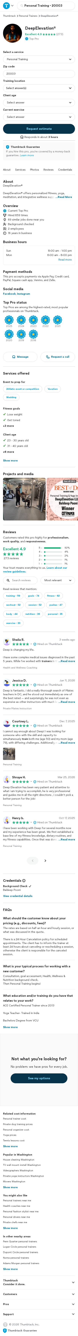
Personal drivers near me (16, 1217)
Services (20, 169)
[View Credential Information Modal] (23, 880)
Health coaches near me (16, 1206)
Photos (34, 169)
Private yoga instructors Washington (23, 1176)
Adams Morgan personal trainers (21, 1263)
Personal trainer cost (14, 1118)
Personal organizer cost (16, 1129)
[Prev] (32, 860)
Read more (65, 259)
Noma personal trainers (16, 1257)
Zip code (9, 66)
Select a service (13, 52)
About (7, 169)
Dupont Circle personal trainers (20, 1252)
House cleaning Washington (18, 1159)
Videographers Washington (18, 1170)
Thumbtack (9, 16)
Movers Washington (14, 1181)
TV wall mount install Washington (22, 1165)
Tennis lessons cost (14, 1140)
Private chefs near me (15, 1222)
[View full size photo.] (24, 499)
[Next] (45, 860)
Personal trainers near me (17, 1200)
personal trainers (28, 16)
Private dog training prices (18, 1124)
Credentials (65, 169)
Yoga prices (9, 1135)
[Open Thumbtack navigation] (8, 5)
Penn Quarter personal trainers (20, 1241)
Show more (10, 1146)
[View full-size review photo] (9, 754)
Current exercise (13, 109)
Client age (9, 95)
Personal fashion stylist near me (20, 1211)
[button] (12, 33)
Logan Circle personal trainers (19, 1246)
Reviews (49, 169)
